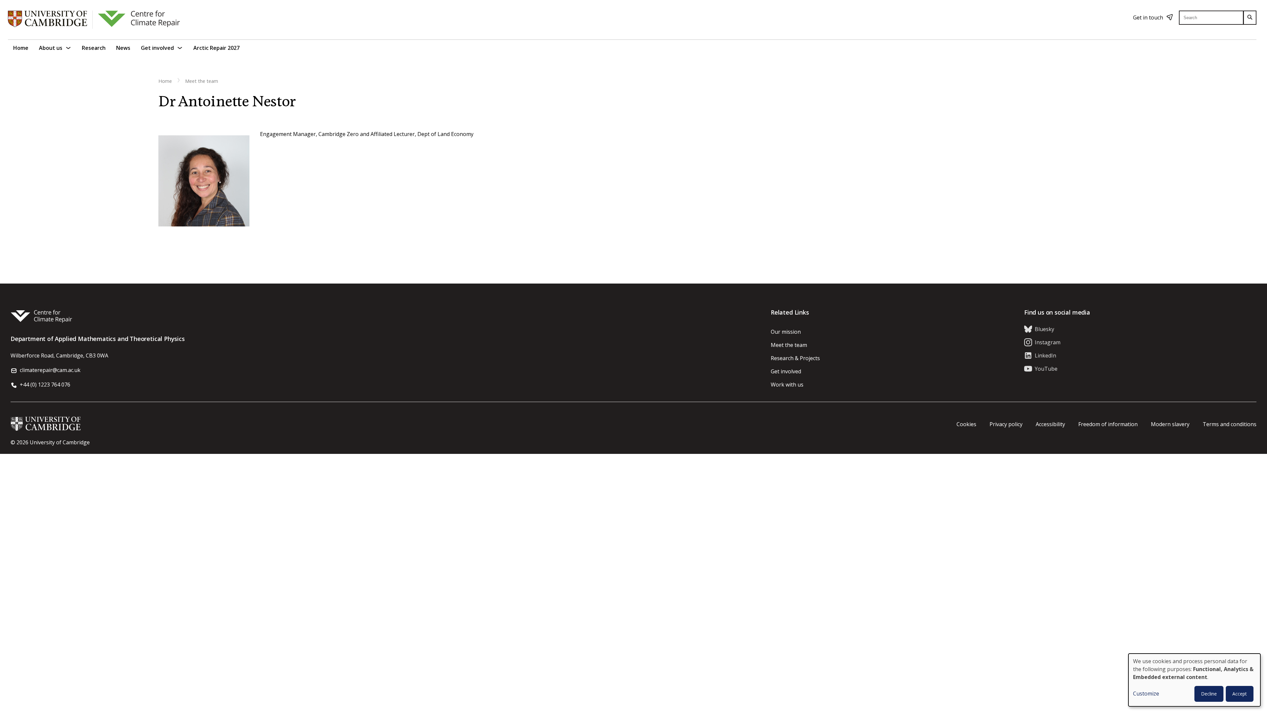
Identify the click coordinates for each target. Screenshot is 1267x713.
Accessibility (1050, 424)
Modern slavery (1170, 424)
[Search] (1249, 18)
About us (50, 47)
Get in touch (1148, 17)
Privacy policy (1006, 424)
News (123, 47)
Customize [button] (1146, 693)
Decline (1209, 694)
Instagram (1047, 342)
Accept (1239, 694)
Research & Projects (795, 358)
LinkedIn (1045, 355)
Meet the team (201, 81)
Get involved (157, 47)
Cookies (966, 424)
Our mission (786, 331)
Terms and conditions (1229, 424)
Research (94, 47)
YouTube (1046, 368)
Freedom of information (1108, 424)
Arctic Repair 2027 (216, 47)
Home (20, 47)
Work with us (787, 384)
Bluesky (1044, 329)
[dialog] (1194, 680)
